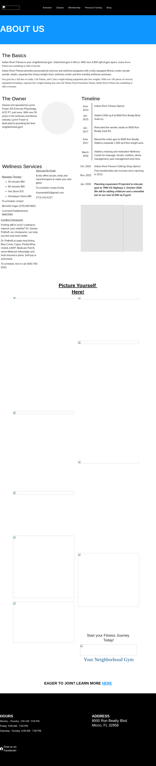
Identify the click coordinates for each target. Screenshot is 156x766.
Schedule (47, 7)
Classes (60, 7)
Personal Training (93, 7)
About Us (33, 7)
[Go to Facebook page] (1, 748)
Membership (74, 7)
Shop (109, 7)
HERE (107, 683)
